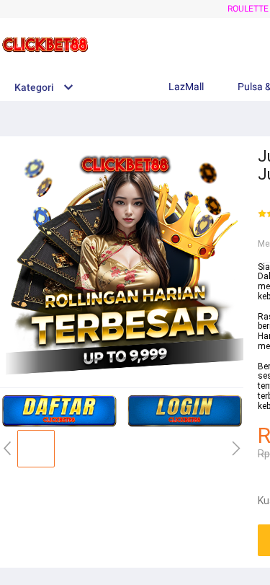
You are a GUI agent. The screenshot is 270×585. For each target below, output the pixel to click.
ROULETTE (248, 9)
